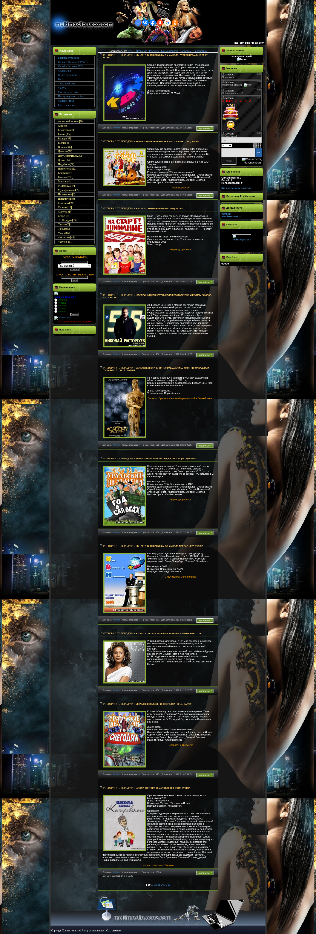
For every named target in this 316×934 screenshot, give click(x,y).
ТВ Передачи (125, 55)
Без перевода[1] (66, 129)
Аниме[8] (63, 125)
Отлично (62, 299)
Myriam (116, 128)
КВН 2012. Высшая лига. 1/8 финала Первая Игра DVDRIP (169, 546)
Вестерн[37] (64, 138)
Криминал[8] (65, 172)
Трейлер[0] (64, 224)
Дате (130, 51)
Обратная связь (67, 74)
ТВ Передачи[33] (67, 220)
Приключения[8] (67, 198)
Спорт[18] (63, 215)
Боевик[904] (64, 134)
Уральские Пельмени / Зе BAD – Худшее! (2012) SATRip (167, 141)
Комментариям (169, 51)
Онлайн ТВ (64, 70)
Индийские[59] (66, 164)
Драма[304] (64, 160)
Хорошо (62, 302)
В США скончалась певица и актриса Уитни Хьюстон (168, 633)
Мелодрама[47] (66, 185)
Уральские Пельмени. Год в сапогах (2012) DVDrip (166, 458)
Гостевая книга (67, 105)
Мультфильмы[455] (68, 190)
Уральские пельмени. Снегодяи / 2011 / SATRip (164, 704)
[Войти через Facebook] (152, 22)
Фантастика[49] (66, 237)
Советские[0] (65, 211)
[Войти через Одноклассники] (175, 22)
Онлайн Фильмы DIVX (71, 62)
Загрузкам (185, 51)
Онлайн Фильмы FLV (70, 66)
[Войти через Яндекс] (160, 22)
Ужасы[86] (64, 233)
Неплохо (62, 305)
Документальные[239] (70, 155)
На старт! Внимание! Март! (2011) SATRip (159, 208)
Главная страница (68, 57)
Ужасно (62, 311)
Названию (141, 51)
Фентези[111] (65, 241)
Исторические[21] (67, 168)
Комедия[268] (65, 177)
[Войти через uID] (138, 22)
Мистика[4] (64, 181)
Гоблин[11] (64, 142)
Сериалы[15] (65, 207)
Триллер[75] (64, 228)
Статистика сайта (68, 92)
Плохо (61, 308)
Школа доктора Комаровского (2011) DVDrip (163, 788)
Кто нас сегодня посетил (236, 188)
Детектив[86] (65, 151)
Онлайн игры (66, 100)
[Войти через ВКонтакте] (145, 22)
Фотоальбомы (66, 83)
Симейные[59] (66, 203)
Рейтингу (154, 51)
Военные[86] (65, 147)
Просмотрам (200, 51)
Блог (60, 79)
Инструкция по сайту (71, 96)
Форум (62, 87)
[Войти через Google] (167, 22)
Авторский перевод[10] (70, 121)
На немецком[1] (66, 194)
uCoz (77, 930)
